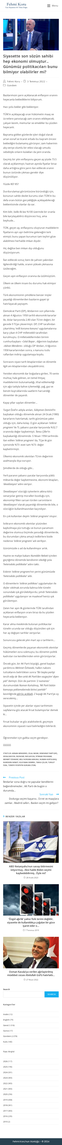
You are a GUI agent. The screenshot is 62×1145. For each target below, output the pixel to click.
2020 (5, 1094)
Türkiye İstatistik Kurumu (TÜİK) (22, 765)
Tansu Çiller (41, 762)
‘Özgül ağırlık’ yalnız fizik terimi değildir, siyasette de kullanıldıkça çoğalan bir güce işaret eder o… (31, 922)
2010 (5, 1121)
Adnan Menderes (19, 753)
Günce (6, 1030)
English (6, 1019)
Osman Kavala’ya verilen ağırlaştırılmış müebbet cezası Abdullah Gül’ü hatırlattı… (31, 973)
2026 (5, 1061)
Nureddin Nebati (10, 762)
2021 (5, 1088)
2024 (5, 1072)
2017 (5, 1110)
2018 (5, 1105)
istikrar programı (44, 756)
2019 (5, 1099)
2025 (5, 1066)
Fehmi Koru (13, 81)
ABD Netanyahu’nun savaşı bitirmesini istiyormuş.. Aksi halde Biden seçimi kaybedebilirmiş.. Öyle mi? (31, 870)
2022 (5, 1083)
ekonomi (20, 756)
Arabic (6, 1014)
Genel (5, 1025)
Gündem (12, 85)
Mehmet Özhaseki (10, 759)
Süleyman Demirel (27, 762)
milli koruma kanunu (29, 759)
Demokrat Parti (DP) (48, 753)
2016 (5, 1116)
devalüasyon (9, 756)
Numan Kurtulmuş (48, 759)
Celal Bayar (33, 753)
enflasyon (30, 756)
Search (6, 989)
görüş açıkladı (25, 694)
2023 (5, 1077)
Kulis (5, 1041)
